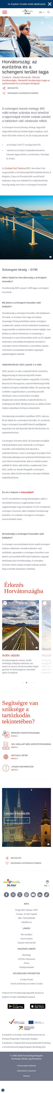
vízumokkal (25, 504)
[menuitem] (16, 1000)
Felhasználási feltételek (26, 1064)
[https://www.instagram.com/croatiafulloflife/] (13, 888)
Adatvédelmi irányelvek (26, 1069)
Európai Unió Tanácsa (15, 172)
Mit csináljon (26, 928)
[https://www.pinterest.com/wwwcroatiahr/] (26, 888)
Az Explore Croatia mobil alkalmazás (26, 4)
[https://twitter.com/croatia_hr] (19, 888)
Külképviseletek (26, 961)
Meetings (26, 949)
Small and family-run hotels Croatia (26, 978)
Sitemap (26, 1074)
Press (26, 957)
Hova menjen (26, 933)
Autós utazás (10, 662)
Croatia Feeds (26, 973)
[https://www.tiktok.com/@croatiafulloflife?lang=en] (46, 888)
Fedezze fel (11, 814)
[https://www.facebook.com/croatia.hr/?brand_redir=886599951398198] (6, 888)
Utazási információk (26, 937)
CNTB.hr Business (26, 953)
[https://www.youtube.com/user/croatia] (33, 888)
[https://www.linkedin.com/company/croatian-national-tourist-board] (39, 888)
